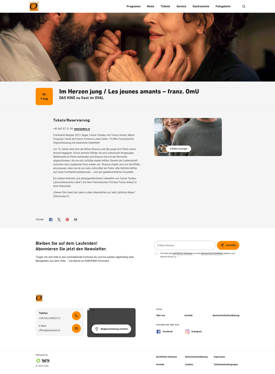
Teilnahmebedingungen (226, 364)
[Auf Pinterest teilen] (67, 219)
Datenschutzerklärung (196, 356)
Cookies (189, 364)
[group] (188, 137)
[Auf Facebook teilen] (50, 219)
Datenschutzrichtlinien (212, 253)
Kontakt (160, 364)
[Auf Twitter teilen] (59, 219)
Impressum (219, 356)
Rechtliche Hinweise (166, 356)
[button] (175, 149)
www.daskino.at (82, 129)
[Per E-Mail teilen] (75, 219)
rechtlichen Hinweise (182, 253)
